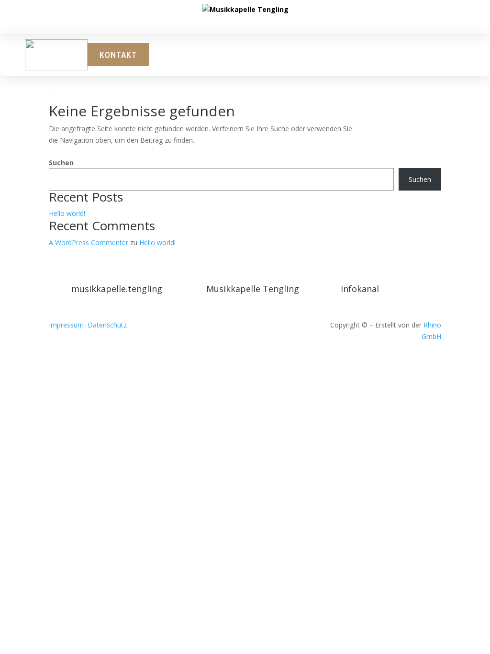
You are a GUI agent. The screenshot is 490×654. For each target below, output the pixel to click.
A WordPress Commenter (88, 242)
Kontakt (118, 55)
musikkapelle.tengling (116, 288)
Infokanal (360, 288)
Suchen (61, 162)
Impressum (66, 324)
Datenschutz (107, 324)
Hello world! (67, 213)
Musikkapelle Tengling (252, 288)
